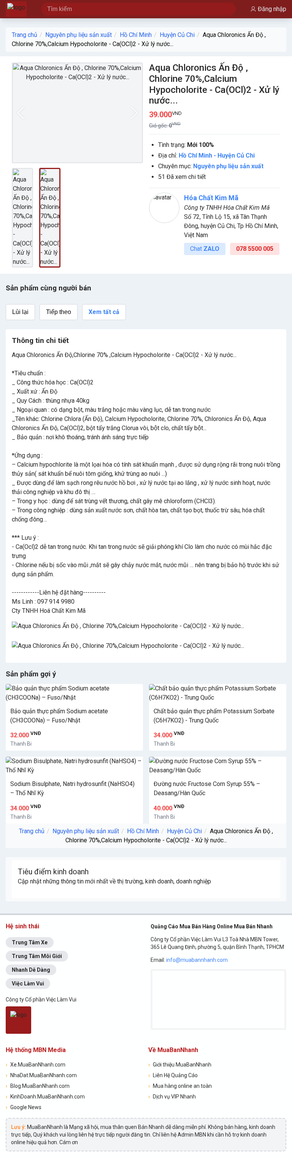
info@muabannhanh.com (197, 960)
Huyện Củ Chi (177, 34)
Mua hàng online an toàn (180, 1086)
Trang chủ (24, 34)
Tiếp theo (58, 312)
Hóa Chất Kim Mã (211, 198)
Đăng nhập (272, 9)
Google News (23, 1107)
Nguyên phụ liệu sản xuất (78, 34)
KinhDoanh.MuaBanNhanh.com (45, 1097)
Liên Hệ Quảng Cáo (173, 1075)
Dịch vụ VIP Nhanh (172, 1097)
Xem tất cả (104, 312)
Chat (204, 248)
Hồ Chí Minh (136, 34)
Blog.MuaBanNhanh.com (38, 1086)
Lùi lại (20, 312)
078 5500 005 (254, 248)
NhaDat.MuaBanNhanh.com (41, 1075)
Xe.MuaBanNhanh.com (35, 1065)
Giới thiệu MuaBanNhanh (179, 1065)
